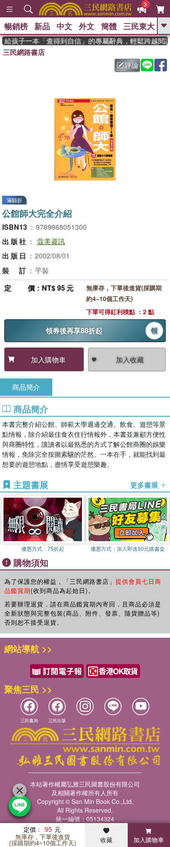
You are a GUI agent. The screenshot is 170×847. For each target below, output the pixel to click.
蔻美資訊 (51, 241)
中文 (64, 26)
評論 (132, 65)
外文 (87, 26)
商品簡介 (26, 387)
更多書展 (145, 485)
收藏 (106, 839)
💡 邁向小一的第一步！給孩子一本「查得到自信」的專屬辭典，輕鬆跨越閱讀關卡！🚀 (85, 41)
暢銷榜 (16, 26)
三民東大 (139, 26)
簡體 (109, 26)
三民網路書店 (24, 52)
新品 (42, 26)
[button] (163, 523)
